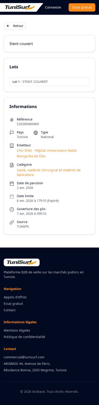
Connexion (53, 7)
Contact (9, 310)
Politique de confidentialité (24, 337)
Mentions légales (17, 330)
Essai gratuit (82, 7)
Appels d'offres (15, 297)
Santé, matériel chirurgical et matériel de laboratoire (49, 172)
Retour (18, 26)
